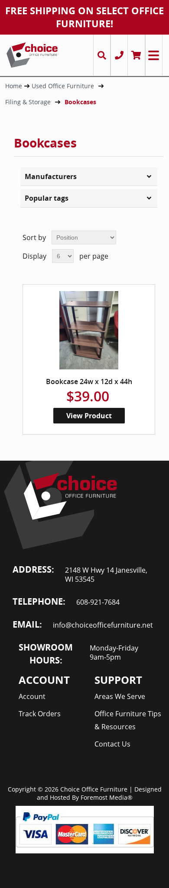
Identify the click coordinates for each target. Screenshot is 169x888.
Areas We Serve (119, 696)
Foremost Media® (107, 797)
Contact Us (112, 744)
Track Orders (40, 713)
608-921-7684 (98, 602)
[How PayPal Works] (85, 829)
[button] (88, 176)
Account (32, 696)
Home (13, 86)
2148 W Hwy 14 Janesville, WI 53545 (106, 574)
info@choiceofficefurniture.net (103, 625)
